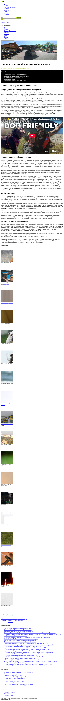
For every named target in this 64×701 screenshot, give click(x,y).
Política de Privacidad (9, 692)
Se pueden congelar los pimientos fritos (14, 674)
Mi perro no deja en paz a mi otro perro (14, 679)
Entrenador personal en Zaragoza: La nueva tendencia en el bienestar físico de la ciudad (27, 637)
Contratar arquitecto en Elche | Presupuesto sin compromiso (19, 658)
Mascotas (6, 10)
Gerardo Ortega (7, 68)
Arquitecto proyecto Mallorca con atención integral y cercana (20, 642)
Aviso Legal (7, 693)
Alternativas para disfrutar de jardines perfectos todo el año (19, 631)
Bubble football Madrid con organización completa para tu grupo (21, 639)
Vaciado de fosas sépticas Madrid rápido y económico (18, 662)
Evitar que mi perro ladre (12, 620)
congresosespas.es (5, 22)
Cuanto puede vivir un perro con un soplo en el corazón (18, 684)
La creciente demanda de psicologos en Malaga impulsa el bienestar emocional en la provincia (28, 645)
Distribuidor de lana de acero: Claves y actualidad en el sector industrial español (25, 665)
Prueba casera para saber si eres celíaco (14, 678)
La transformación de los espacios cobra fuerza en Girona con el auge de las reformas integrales (29, 652)
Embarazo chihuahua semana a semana (14, 681)
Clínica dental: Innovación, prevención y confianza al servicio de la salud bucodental (26, 643)
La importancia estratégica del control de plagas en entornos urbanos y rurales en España (27, 649)
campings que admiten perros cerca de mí (15, 80)
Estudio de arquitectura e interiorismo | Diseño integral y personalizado (22, 659)
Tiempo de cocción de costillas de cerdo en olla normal (18, 672)
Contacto (6, 14)
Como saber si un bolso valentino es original (15, 685)
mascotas (26, 68)
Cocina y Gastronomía (10, 7)
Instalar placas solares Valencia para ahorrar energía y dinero (20, 640)
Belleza (6, 5)
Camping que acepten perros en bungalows (15, 74)
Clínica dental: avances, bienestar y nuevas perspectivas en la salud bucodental (24, 656)
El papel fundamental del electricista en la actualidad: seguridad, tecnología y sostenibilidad (28, 664)
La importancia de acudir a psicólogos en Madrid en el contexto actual (22, 646)
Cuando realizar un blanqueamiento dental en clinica (18, 628)
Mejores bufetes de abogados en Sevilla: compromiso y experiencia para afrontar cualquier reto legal (30, 661)
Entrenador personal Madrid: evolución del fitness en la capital (20, 655)
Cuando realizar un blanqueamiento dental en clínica (18, 630)
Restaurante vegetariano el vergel (14, 619)
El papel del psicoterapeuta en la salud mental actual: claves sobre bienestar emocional (26, 651)
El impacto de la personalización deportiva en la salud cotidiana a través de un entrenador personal (30, 633)
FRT (12, 699)
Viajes (5, 11)
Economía (6, 8)
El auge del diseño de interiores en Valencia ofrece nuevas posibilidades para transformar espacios (29, 654)
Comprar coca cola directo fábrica (13, 675)
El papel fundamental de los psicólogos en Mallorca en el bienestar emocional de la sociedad (28, 648)
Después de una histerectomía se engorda (15, 682)
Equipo (6, 13)
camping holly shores (9, 79)
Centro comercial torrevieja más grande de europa (17, 677)
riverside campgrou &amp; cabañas (13, 77)
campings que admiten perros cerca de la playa (16, 76)
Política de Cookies (9, 695)
